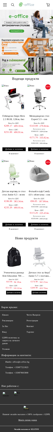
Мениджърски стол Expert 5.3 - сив (39, 117)
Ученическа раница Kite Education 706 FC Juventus (14, 274)
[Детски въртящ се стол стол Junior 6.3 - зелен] (14, 174)
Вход (4, 332)
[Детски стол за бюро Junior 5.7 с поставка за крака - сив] (39, 257)
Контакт (30, 326)
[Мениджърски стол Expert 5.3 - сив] (39, 98)
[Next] (48, 270)
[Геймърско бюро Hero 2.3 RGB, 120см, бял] (14, 98)
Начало (5, 315)
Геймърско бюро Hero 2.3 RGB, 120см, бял (13, 117)
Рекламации (7, 321)
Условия (6, 349)
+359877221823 (21, 367)
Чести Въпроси (33, 315)
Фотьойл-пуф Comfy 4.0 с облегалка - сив (39, 193)
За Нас (5, 326)
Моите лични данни (27, 420)
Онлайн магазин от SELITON (26, 429)
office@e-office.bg (21, 362)
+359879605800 (21, 373)
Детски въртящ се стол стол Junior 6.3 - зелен (13, 193)
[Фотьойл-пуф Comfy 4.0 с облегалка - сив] (39, 174)
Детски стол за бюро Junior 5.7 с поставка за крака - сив (39, 274)
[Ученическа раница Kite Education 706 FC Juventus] (14, 257)
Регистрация (32, 321)
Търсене (30, 332)
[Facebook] (5, 378)
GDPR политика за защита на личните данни (11, 340)
